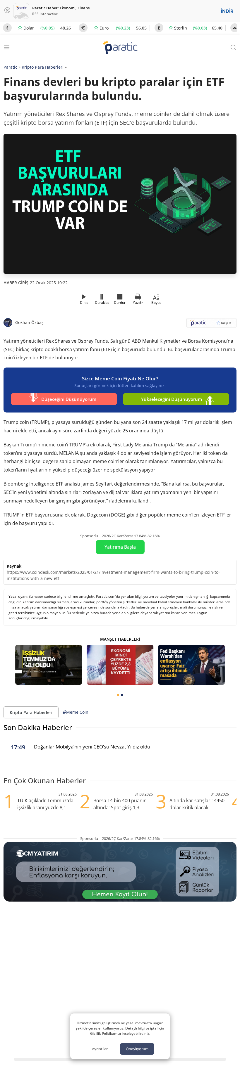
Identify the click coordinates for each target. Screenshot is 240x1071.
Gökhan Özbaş (29, 322)
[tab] (118, 695)
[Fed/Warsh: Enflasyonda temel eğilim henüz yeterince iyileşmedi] (191, 665)
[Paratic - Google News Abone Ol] (211, 324)
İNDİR (227, 11)
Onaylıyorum (137, 1048)
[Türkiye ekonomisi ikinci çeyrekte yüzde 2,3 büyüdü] (120, 665)
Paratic (10, 67)
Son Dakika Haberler (38, 727)
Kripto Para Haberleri (43, 67)
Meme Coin (75, 712)
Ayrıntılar (100, 1048)
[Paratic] (120, 48)
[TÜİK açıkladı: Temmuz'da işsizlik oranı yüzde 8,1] (48, 665)
